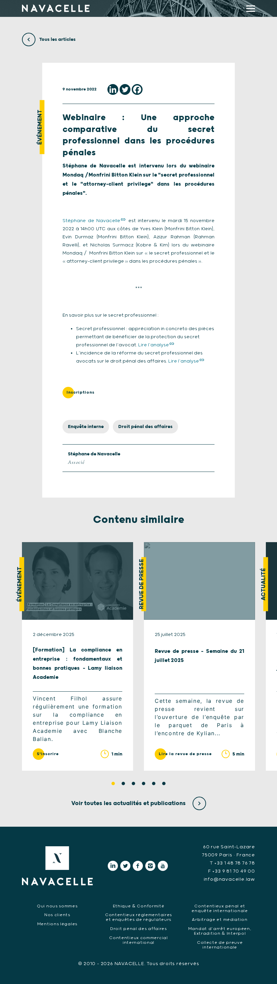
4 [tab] (143, 783)
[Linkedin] (112, 89)
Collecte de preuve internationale (220, 945)
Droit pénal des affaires (145, 426)
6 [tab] (163, 783)
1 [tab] (113, 783)
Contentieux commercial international (138, 940)
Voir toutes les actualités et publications (129, 803)
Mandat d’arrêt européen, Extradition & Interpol (220, 931)
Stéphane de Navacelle (91, 220)
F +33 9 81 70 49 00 (231, 871)
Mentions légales (57, 924)
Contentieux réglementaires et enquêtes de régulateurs (138, 917)
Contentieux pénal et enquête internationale (220, 908)
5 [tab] (153, 783)
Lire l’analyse (153, 345)
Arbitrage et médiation (219, 919)
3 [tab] (133, 783)
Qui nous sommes (57, 906)
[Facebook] (137, 89)
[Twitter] (125, 89)
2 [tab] (123, 783)
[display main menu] (250, 8)
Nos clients (57, 914)
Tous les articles (57, 39)
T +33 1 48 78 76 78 (232, 863)
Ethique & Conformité (139, 906)
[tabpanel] (77, 656)
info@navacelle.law (229, 879)
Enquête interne (86, 426)
